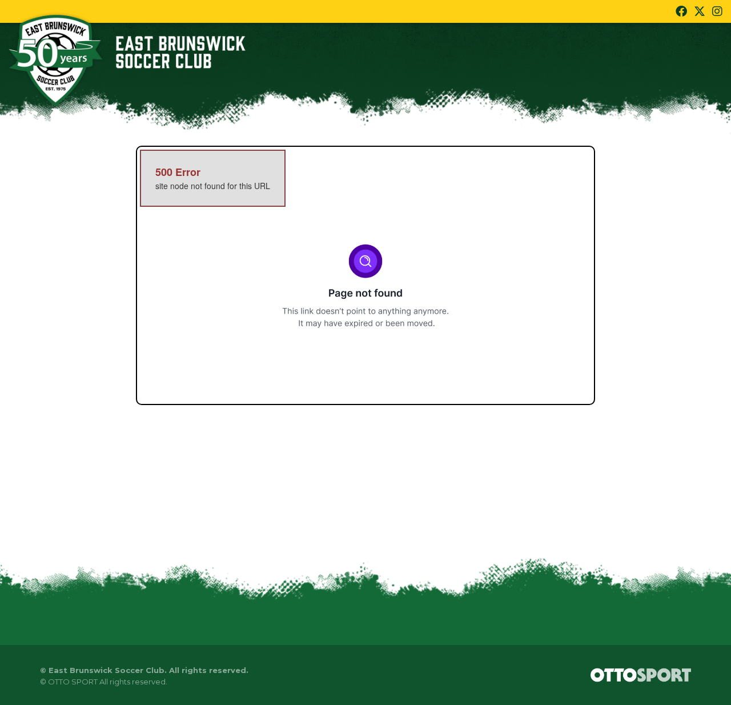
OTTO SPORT (73, 681)
